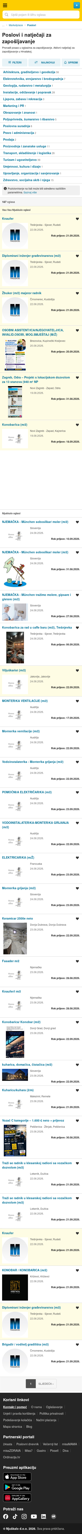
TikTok (14, 1516)
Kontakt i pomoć (15, 1407)
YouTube (34, 1516)
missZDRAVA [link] (12, 1450)
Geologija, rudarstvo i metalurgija (27, 85)
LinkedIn (44, 1516)
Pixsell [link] (54, 1450)
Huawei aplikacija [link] (17, 1498)
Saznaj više (30, 192)
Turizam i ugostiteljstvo (20, 160)
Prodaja (8, 139)
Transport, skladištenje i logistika (27, 153)
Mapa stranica (12, 1426)
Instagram (24, 1516)
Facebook (5, 1516)
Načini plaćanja (46, 1420)
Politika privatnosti (51, 1413)
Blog (29, 1426)
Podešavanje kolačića (17, 1420)
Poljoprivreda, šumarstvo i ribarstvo (28, 119)
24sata (7, 1444)
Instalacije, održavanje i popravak (27, 92)
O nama (36, 1407)
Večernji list (50, 1444)
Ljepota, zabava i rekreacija (22, 99)
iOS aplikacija (17, 1476)
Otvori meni (5, 5)
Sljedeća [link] (46, 1383)
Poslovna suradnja (16, 126)
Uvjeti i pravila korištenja (19, 1413)
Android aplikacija (17, 1487)
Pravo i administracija (18, 133)
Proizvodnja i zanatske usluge (24, 146)
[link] (41, 72)
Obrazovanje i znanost (19, 112)
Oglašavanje (54, 1407)
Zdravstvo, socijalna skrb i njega (26, 180)
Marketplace (16, 25)
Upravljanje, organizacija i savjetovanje (31, 173)
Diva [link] (66, 1450)
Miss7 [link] (29, 1450)
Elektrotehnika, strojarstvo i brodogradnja (33, 79)
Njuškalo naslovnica (41, 5)
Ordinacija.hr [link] (11, 1457)
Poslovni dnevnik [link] (27, 1444)
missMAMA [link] (69, 1444)
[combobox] (41, 15)
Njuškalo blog (53, 1516)
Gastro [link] (41, 1450)
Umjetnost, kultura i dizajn (22, 166)
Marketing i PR (13, 106)
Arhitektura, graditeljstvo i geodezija (29, 72)
